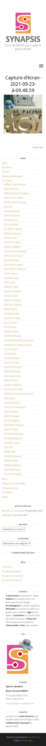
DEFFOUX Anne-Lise (13, 255)
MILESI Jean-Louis (12, 376)
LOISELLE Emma (11, 362)
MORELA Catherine (12, 385)
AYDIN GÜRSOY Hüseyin (15, 202)
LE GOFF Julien (10, 349)
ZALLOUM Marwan (13, 474)
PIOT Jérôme (9, 398)
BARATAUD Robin (12, 211)
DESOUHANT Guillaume (15, 269)
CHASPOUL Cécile (12, 242)
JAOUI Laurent (10, 322)
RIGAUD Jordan (11, 411)
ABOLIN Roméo (11, 189)
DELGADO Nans (11, 260)
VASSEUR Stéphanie (13, 456)
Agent (4, 162)
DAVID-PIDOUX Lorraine (15, 251)
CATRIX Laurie (10, 237)
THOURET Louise (12, 443)
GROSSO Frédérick (12, 300)
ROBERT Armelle (11, 416)
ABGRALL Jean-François (15, 184)
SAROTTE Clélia (11, 429)
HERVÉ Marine (10, 309)
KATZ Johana (10, 327)
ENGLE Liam (9, 282)
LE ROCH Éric (10, 353)
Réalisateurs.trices (10, 488)
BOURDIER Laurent (13, 229)
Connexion (7, 566)
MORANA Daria (11, 380)
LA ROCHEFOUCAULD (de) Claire (19, 340)
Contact (5, 171)
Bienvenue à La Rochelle (13, 510)
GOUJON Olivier (11, 295)
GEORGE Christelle (12, 291)
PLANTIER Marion (12, 402)
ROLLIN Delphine (12, 420)
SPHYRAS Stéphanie (13, 438)
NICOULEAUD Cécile (13, 389)
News (4, 479)
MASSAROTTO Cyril (12, 367)
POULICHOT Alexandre (14, 407)
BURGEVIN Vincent (12, 233)
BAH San (8, 206)
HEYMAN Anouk (11, 313)
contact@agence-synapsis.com (20, 703)
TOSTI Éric (8, 447)
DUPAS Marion (11, 273)
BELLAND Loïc (11, 220)
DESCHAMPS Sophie (13, 264)
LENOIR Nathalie (11, 358)
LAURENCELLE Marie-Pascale (17, 345)
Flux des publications (11, 571)
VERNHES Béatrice (12, 465)
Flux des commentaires (12, 575)
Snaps (5, 496)
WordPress (33, 737)
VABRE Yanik (9, 451)
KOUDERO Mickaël (12, 335)
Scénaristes (7, 492)
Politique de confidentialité (14, 483)
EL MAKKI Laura (11, 278)
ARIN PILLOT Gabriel (13, 197)
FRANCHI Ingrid (11, 287)
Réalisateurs (7, 515)
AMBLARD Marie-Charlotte (16, 193)
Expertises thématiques (12, 176)
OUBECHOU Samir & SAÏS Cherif (18, 393)
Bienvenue (7, 167)
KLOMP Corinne (11, 331)
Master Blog (26, 740)
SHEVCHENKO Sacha (13, 434)
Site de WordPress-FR (12, 580)
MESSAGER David (12, 371)
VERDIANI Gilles (11, 460)
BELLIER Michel (11, 224)
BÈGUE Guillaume (12, 215)
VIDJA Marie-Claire (12, 469)
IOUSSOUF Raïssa (12, 318)
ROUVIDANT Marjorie (14, 425)
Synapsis (23, 39)
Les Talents (7, 180)
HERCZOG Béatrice (13, 304)
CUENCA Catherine (12, 246)
